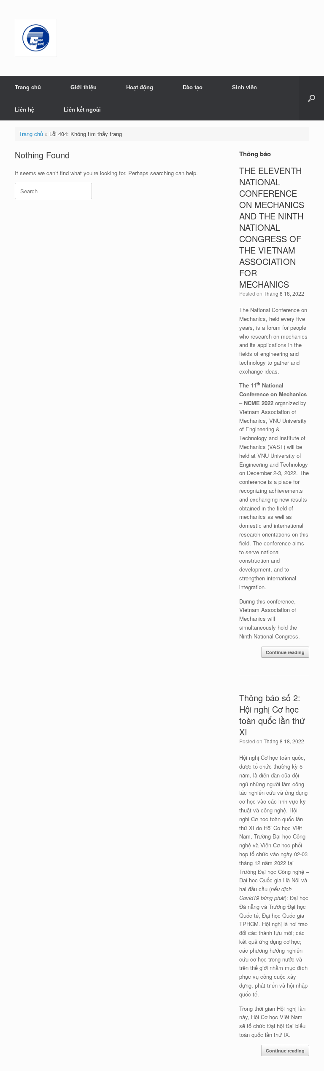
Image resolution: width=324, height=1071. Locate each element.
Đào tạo (192, 87)
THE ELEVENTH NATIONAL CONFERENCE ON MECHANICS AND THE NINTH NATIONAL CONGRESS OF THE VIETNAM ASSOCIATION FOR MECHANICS (271, 227)
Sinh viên (244, 87)
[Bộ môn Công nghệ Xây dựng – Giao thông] (36, 38)
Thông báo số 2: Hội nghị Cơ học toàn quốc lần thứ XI (272, 715)
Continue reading (285, 652)
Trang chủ (28, 87)
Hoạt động (139, 87)
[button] (311, 98)
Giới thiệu (83, 87)
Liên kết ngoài (82, 109)
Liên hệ (24, 109)
